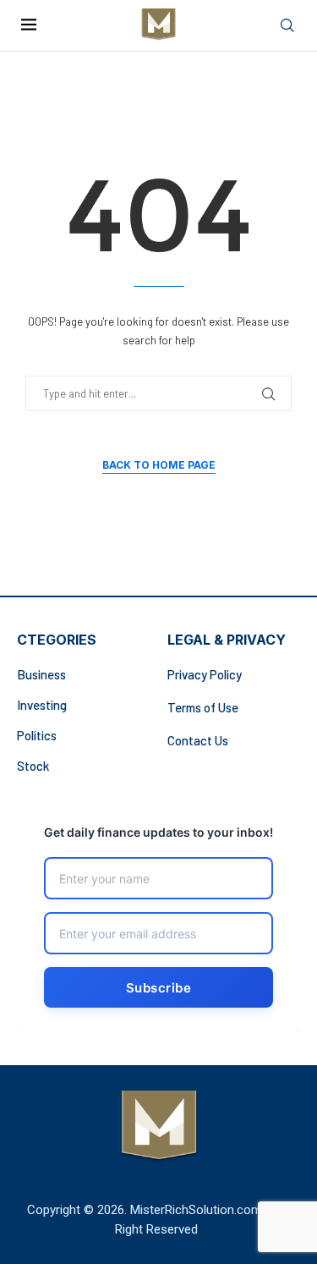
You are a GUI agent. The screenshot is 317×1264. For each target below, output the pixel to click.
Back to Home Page (159, 465)
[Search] (287, 26)
